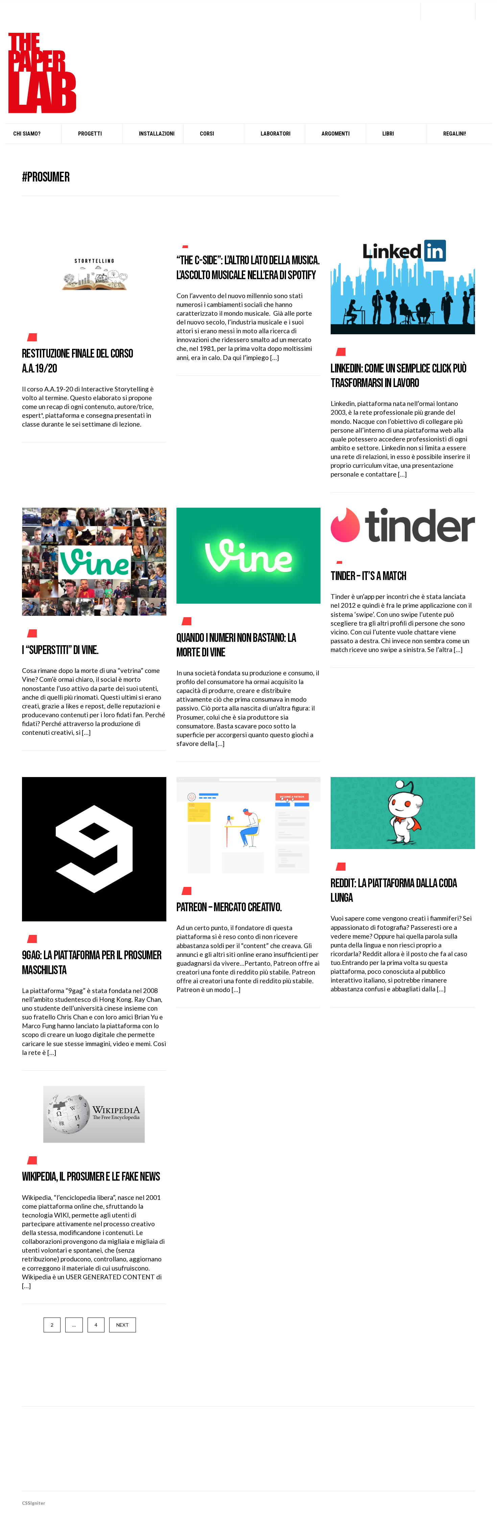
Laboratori (275, 133)
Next (122, 1325)
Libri (388, 133)
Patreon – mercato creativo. (229, 907)
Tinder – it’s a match (368, 576)
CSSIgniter (33, 1503)
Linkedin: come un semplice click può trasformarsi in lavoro (398, 376)
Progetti (90, 133)
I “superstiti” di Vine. (60, 650)
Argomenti (336, 133)
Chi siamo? (27, 133)
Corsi (207, 133)
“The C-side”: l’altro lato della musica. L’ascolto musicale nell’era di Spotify (248, 268)
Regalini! (454, 133)
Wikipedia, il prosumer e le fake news (91, 1177)
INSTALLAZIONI (156, 133)
